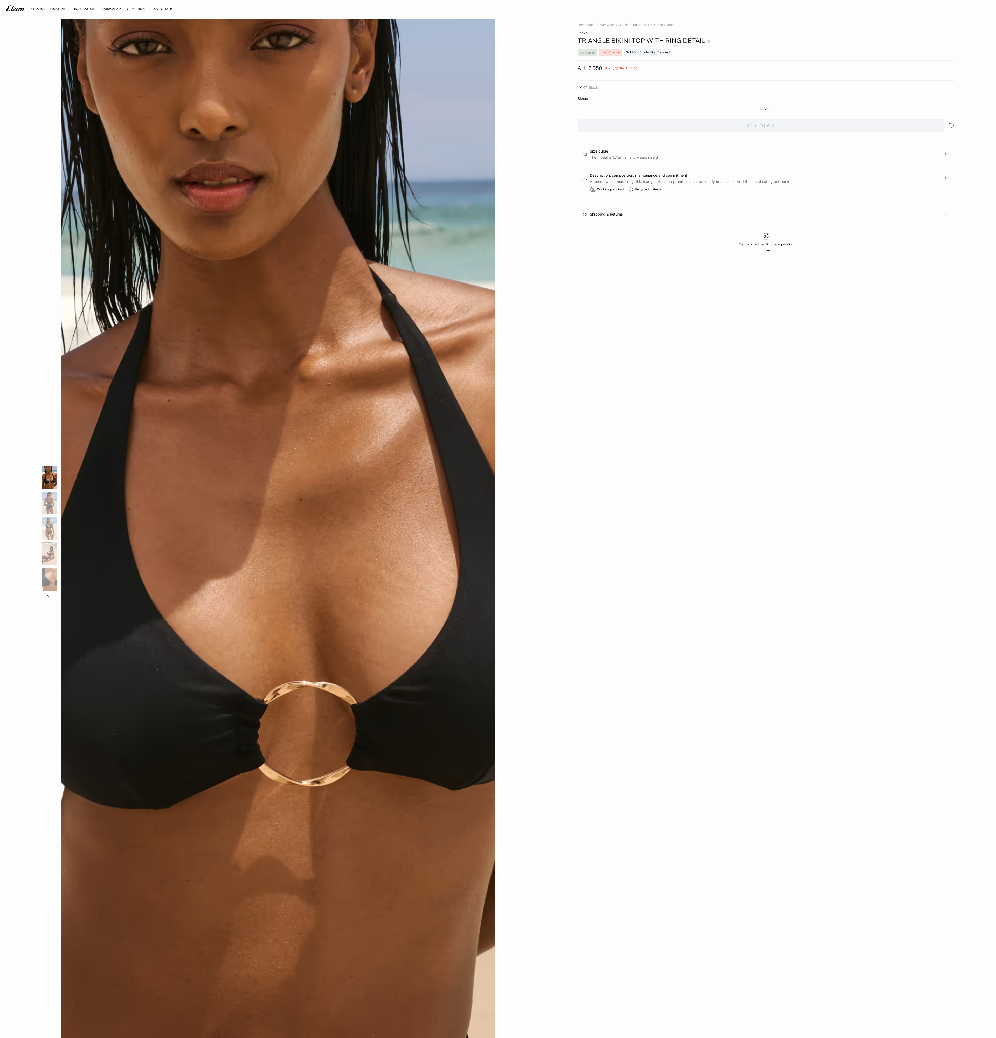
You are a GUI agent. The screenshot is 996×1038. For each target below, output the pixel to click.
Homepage (586, 25)
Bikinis (623, 25)
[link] (37, 9)
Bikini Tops (641, 25)
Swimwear (606, 25)
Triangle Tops (663, 25)
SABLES (582, 33)
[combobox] (766, 109)
